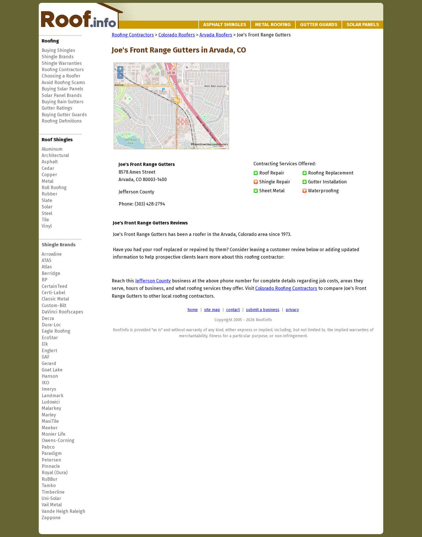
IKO (45, 382)
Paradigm (52, 453)
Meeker (50, 428)
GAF (45, 357)
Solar (47, 207)
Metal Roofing (273, 25)
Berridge (51, 273)
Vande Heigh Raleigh (63, 511)
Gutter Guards (318, 25)
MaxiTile (50, 421)
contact (233, 309)
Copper (49, 174)
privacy (292, 309)
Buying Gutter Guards (64, 114)
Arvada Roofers (216, 35)
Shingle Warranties (62, 63)
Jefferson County (153, 281)
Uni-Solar (51, 498)
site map (212, 309)
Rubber (49, 194)
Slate (47, 200)
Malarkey (51, 408)
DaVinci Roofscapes (62, 312)
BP (44, 279)
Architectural (55, 155)
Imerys (49, 389)
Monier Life (53, 434)
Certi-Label (53, 292)
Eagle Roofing (56, 331)
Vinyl (47, 226)
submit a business (262, 309)
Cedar (48, 168)
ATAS (46, 260)
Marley (49, 415)
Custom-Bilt (54, 305)
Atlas (47, 267)
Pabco (48, 447)
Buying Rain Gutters (63, 101)
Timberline (53, 492)
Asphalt (50, 161)
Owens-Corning (58, 440)
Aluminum (52, 149)
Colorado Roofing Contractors (286, 288)
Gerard (49, 363)
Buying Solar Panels (62, 89)
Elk (45, 344)
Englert (49, 350)
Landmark (52, 395)
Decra (48, 318)
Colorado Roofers (176, 35)
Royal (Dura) (54, 472)
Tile (45, 219)
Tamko (49, 485)
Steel (47, 213)
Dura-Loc (51, 324)
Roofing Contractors (63, 69)
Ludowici (51, 402)
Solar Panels (362, 25)
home (192, 309)
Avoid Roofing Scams (63, 82)
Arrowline (52, 254)
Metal (47, 181)
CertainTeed (54, 286)
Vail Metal (52, 504)
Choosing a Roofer (61, 76)
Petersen (51, 460)
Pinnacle (51, 466)
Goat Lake (52, 370)
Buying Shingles (58, 50)
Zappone (51, 517)
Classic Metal (55, 299)
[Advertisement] (326, 106)
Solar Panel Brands (62, 95)
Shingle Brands (58, 56)
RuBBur (49, 479)
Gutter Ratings (57, 108)
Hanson (50, 376)
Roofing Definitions (62, 121)
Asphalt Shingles (224, 25)
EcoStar (50, 337)
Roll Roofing (54, 187)
